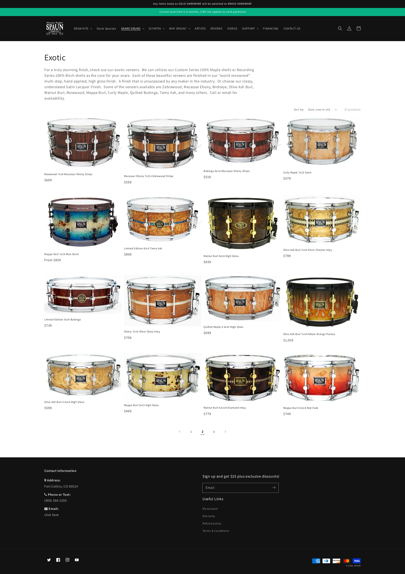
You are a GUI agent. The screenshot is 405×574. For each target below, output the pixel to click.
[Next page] (225, 431)
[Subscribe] (273, 487)
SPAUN (357, 565)
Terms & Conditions (215, 531)
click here (51, 515)
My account (210, 509)
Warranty (208, 516)
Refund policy (211, 523)
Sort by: (299, 109)
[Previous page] (179, 431)
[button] (340, 28)
